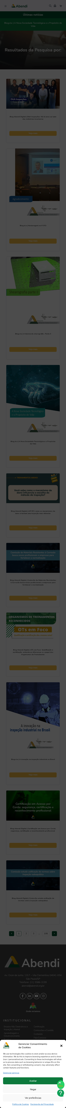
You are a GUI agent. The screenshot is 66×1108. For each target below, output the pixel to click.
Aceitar (33, 1080)
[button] (61, 1045)
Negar (33, 1089)
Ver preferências (33, 1097)
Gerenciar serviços (11, 1073)
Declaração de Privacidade (42, 1104)
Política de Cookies (20, 1104)
